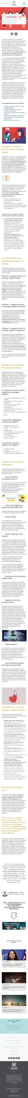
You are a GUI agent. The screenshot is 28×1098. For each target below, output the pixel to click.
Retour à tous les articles (6, 3)
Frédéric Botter (13, 892)
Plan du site (14, 1051)
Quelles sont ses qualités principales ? (14, 115)
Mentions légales (14, 1043)
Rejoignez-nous (14, 1037)
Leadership (5, 962)
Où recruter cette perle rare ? (12, 120)
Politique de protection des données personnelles (14, 1047)
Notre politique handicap (14, 1040)
